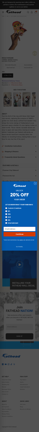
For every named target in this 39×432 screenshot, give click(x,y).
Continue (19, 234)
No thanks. (19, 247)
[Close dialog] (35, 183)
